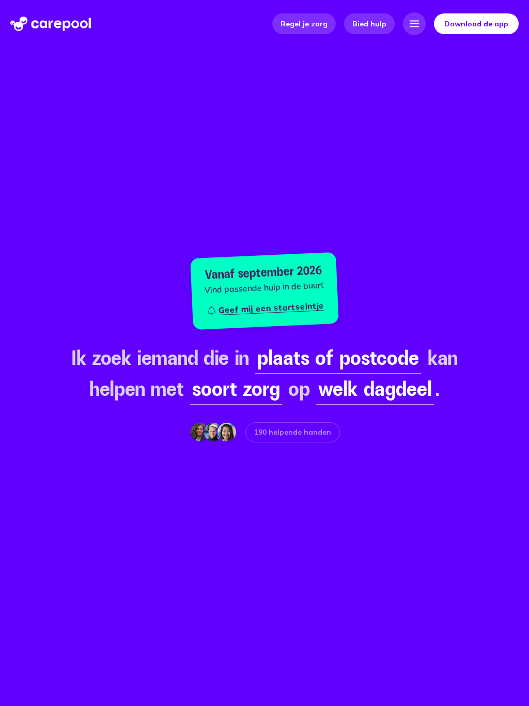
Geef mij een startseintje (271, 307)
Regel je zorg (304, 23)
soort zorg (236, 388)
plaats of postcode (338, 357)
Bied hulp (369, 23)
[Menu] (414, 23)
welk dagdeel (375, 388)
